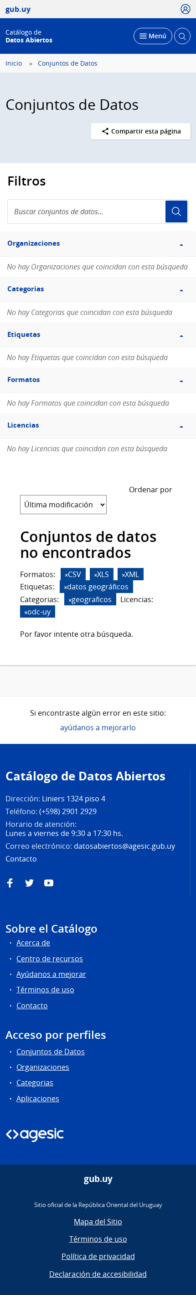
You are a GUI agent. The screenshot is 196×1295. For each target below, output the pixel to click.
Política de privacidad (98, 1256)
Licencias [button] (23, 425)
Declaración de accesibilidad (98, 1274)
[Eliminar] (66, 575)
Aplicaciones (37, 1099)
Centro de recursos (49, 959)
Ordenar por (150, 490)
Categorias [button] (25, 289)
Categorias (34, 1083)
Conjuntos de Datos (68, 63)
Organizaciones (42, 1067)
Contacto (32, 1006)
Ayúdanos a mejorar (51, 974)
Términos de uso (45, 990)
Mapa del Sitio (98, 1222)
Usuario (176, 211)
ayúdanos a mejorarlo (98, 727)
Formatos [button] (23, 379)
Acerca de (33, 943)
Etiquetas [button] (23, 334)
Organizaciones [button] (33, 243)
